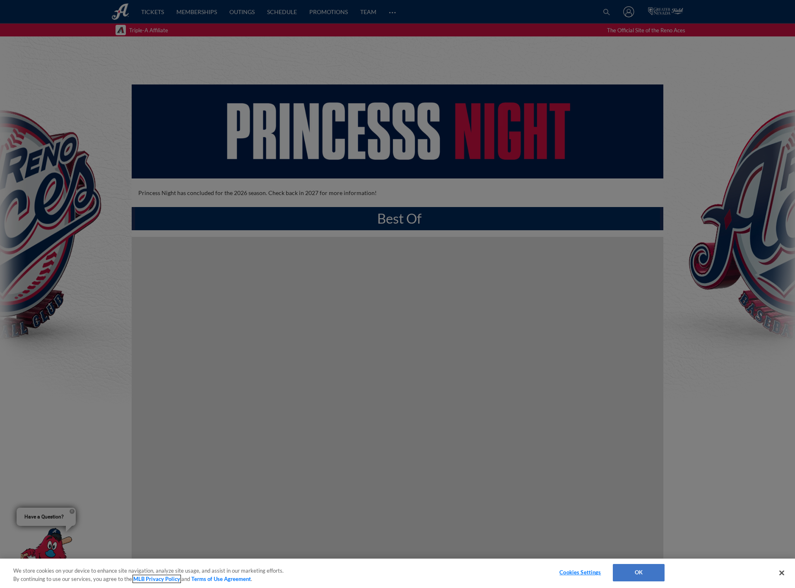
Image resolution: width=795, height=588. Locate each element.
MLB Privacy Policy (156, 579)
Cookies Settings (580, 572)
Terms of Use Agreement (221, 579)
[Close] (782, 573)
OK (639, 572)
